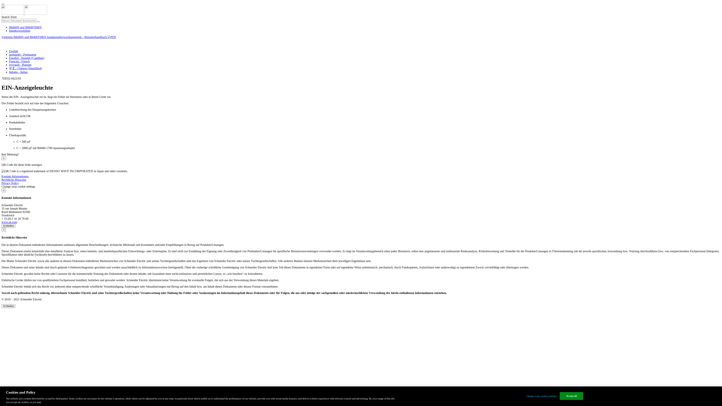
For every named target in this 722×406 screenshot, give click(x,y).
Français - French (19, 61)
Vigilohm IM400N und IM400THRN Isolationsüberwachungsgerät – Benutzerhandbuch (55, 37)
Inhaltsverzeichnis (19, 30)
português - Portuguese (22, 54)
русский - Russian (20, 64)
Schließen (8, 225)
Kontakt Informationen (15, 176)
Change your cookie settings (541, 396)
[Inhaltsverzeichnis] (3, 41)
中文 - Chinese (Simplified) (25, 68)
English (13, 51)
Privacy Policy (10, 183)
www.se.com (9, 222)
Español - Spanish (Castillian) (26, 58)
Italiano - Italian (18, 72)
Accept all (571, 396)
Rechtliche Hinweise (14, 179)
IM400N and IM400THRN (25, 27)
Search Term (9, 17)
